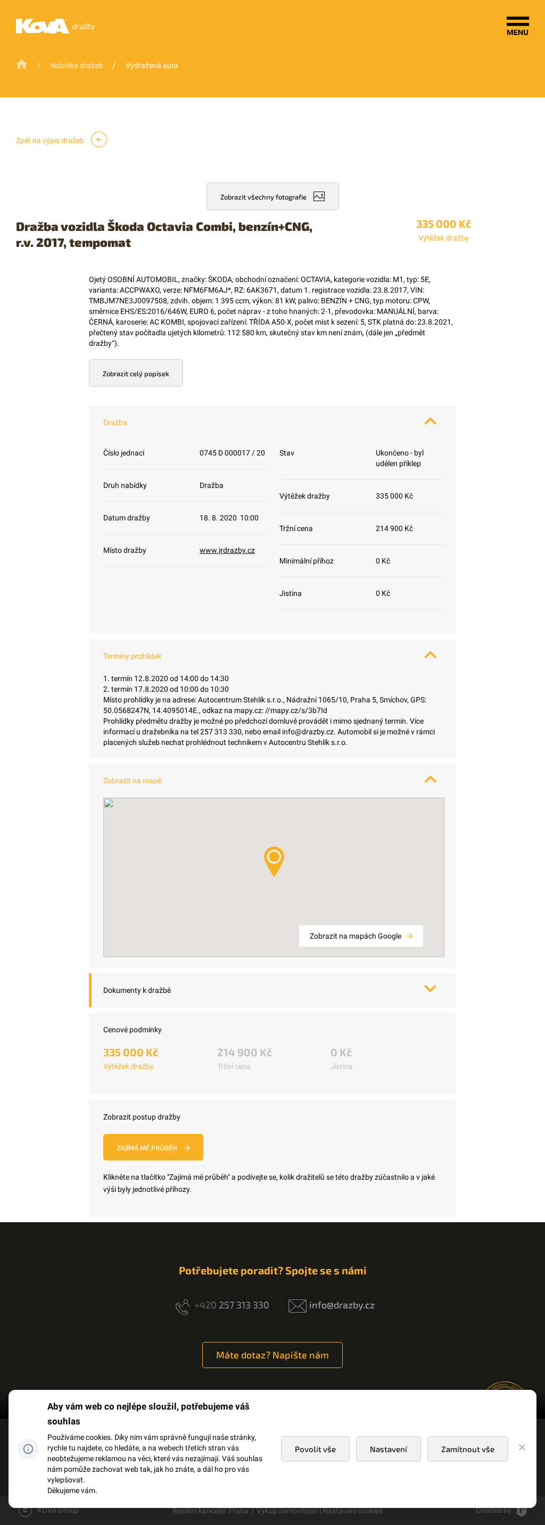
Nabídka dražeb (77, 65)
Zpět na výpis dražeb (51, 140)
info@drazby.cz (342, 1305)
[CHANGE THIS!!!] (522, 1448)
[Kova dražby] (55, 31)
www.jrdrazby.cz (227, 550)
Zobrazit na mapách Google (356, 936)
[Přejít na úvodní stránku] (22, 64)
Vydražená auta (152, 65)
